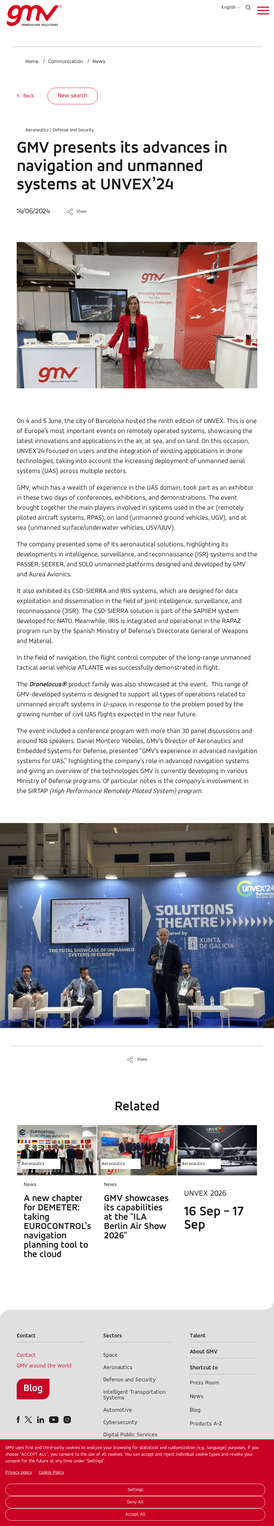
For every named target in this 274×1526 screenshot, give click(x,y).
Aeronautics (36, 130)
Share (82, 211)
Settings (135, 1489)
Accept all (135, 1514)
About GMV (204, 1352)
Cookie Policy (51, 1472)
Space (110, 1355)
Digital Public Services (130, 1435)
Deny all (135, 1502)
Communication (65, 61)
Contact (26, 1355)
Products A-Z (206, 1424)
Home (31, 61)
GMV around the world (44, 1366)
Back (28, 96)
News (99, 61)
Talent (198, 1336)
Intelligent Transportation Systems (134, 1395)
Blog (33, 1388)
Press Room (204, 1383)
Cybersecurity (120, 1422)
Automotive (117, 1410)
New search (73, 96)
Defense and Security (73, 130)
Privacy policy (18, 1472)
